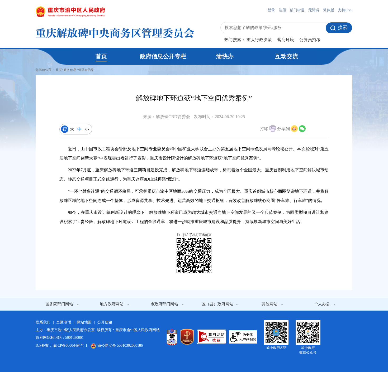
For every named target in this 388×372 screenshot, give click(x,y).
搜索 (342, 27)
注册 (282, 10)
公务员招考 (309, 39)
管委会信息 (86, 70)
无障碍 (313, 10)
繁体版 (328, 10)
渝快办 (225, 56)
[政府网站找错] (211, 337)
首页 (101, 56)
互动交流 (286, 56)
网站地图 (84, 322)
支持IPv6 (345, 10)
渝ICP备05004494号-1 (70, 345)
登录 (271, 10)
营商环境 (285, 39)
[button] (268, 129)
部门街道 (297, 10)
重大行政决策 (259, 39)
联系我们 (43, 322)
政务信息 (70, 70)
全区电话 (63, 322)
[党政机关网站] (187, 337)
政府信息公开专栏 (163, 56)
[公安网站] (172, 337)
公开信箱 (104, 322)
